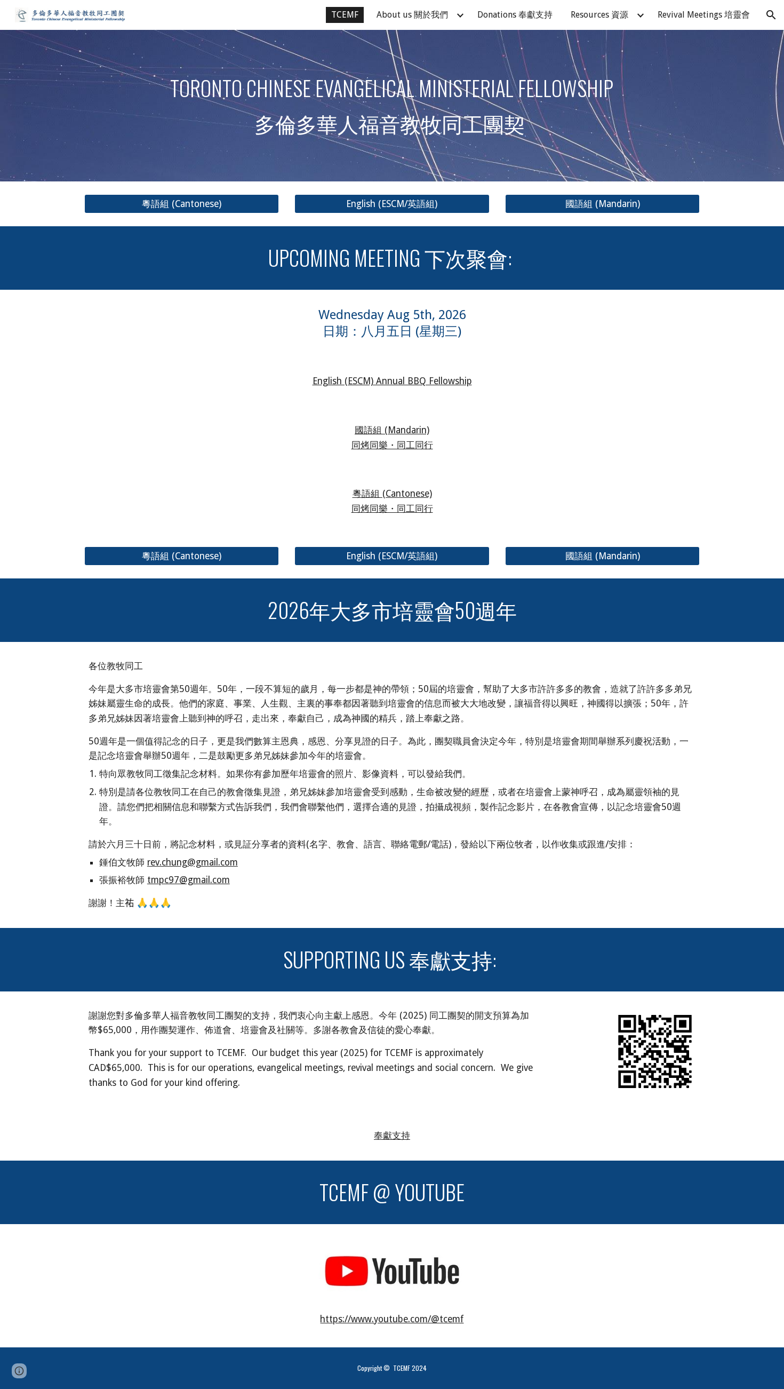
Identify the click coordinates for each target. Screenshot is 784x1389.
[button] (771, 15)
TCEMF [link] (344, 15)
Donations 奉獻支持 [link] (515, 15)
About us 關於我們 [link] (412, 15)
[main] (392, 105)
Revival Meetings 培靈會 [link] (704, 15)
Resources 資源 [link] (599, 15)
